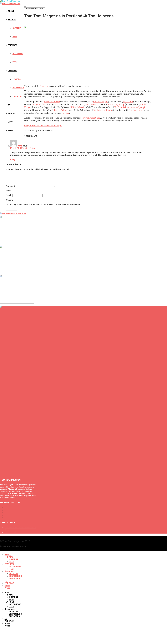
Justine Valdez (60, 110)
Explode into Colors (102, 110)
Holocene (44, 86)
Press (10, 130)
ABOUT (11, 11)
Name (9, 190)
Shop (7, 530)
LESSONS (16, 79)
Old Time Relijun (122, 107)
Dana (19, 146)
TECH (14, 62)
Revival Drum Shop (91, 118)
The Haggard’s (135, 110)
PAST (14, 37)
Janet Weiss (91, 104)
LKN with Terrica (78, 107)
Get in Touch (10, 532)
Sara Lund (128, 101)
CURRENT (16, 28)
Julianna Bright (100, 101)
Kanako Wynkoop (116, 104)
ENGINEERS (17, 96)
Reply (12, 159)
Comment (11, 186)
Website (9, 200)
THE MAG (12, 20)
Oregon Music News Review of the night (43, 125)
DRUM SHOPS (18, 88)
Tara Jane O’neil (39, 104)
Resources (12, 71)
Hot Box (65, 113)
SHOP (10, 122)
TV (9, 105)
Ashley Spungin (138, 107)
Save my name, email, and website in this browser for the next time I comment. (45, 204)
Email (9, 195)
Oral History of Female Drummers (20, 527)
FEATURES (12, 45)
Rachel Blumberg (52, 101)
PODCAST (12, 113)
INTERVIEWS (17, 54)
